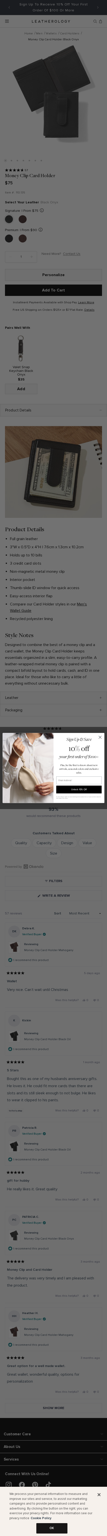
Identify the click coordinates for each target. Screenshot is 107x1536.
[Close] (99, 1494)
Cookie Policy (41, 1518)
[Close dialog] (100, 737)
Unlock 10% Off (79, 789)
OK (52, 1528)
